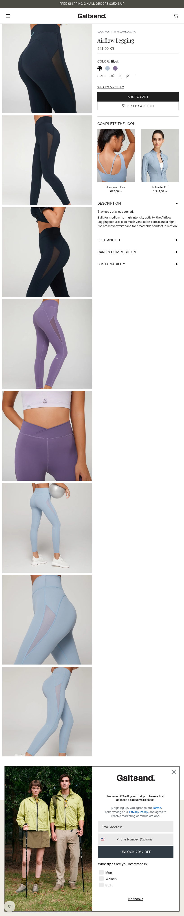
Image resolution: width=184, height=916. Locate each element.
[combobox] (106, 839)
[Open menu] (12, 16)
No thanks (135, 899)
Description (109, 203)
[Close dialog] (174, 772)
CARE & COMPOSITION (116, 252)
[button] (138, 106)
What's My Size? (110, 87)
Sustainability (111, 264)
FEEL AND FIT (108, 240)
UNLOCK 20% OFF (135, 852)
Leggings (103, 31)
